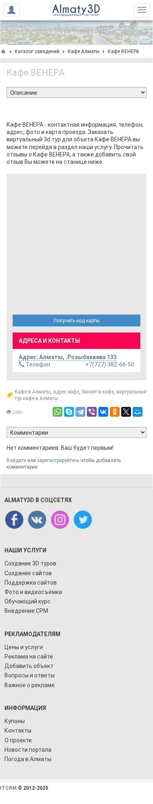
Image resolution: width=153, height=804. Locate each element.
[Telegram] (80, 412)
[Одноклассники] (115, 412)
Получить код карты (76, 321)
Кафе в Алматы (33, 392)
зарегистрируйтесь (58, 460)
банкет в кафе (98, 392)
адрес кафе (66, 392)
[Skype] (69, 412)
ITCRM (8, 788)
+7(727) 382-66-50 (79, 364)
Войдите (16, 460)
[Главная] (3, 51)
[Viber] (92, 412)
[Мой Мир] (137, 412)
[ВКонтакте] (103, 412)
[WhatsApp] (57, 412)
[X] (126, 412)
